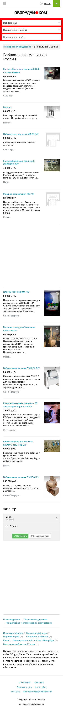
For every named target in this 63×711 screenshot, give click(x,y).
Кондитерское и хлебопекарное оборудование (29, 623)
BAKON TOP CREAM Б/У (16, 292)
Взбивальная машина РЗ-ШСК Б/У (21, 368)
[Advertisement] (31, 255)
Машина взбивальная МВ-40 (18, 194)
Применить (21, 536)
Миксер (7, 107)
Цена (10, 518)
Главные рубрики (11, 619)
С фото (13, 526)
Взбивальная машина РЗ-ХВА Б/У (21, 477)
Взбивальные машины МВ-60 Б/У (20, 134)
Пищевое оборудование (35, 619)
